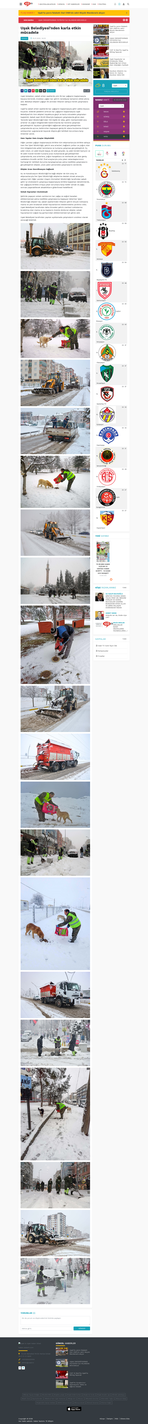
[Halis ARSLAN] (104, 624)
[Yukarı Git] (142, 1418)
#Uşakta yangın (59, 1395)
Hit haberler (74, 4)
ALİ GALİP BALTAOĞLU (114, 594)
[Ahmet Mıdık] (100, 615)
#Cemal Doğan (106, 1403)
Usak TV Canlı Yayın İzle (107, 646)
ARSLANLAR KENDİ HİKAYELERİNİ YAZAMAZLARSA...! (120, 628)
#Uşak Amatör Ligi (103, 1395)
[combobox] (119, 86)
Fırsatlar (101, 656)
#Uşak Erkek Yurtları (74, 1395)
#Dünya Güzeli (79, 1403)
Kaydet (52, 91)
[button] (21, 4)
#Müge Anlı (72, 1398)
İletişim (110, 1419)
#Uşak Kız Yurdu (89, 1395)
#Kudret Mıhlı (46, 1395)
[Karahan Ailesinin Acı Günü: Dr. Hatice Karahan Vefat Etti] (101, 73)
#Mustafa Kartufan (92, 1398)
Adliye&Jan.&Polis (47, 4)
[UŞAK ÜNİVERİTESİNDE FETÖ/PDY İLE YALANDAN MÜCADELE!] (101, 41)
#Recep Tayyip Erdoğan (31, 1395)
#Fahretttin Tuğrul (107, 1398)
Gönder (82, 1328)
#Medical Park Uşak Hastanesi (55, 1398)
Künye (102, 1419)
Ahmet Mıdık (111, 613)
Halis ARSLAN (119, 623)
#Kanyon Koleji (121, 1398)
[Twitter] (23, 1367)
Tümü (124, 587)
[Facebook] (19, 1367)
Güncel (61, 4)
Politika (102, 4)
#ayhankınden (37, 1398)
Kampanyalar (102, 651)
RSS (116, 1419)
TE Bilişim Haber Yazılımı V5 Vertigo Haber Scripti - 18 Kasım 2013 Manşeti (103, 568)
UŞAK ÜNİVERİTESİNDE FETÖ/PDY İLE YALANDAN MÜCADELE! (119, 40)
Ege (94, 4)
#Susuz (80, 1398)
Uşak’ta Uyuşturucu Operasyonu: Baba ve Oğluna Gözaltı (60, 20)
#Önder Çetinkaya (118, 1395)
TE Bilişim (49, 1421)
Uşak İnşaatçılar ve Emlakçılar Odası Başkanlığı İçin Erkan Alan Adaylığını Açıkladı (119, 62)
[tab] (99, 153)
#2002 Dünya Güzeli (65, 1403)
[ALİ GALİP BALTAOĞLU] (100, 597)
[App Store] (74, 1409)
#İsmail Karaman (93, 1403)
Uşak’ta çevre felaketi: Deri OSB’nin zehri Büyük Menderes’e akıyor (71, 13)
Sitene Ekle (125, 1419)
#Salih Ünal (26, 1398)
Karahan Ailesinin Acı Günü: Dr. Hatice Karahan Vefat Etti (118, 73)
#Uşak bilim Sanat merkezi (46, 1403)
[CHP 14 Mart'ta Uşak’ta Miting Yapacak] (101, 51)
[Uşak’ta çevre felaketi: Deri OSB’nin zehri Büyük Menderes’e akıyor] (101, 30)
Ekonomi (86, 4)
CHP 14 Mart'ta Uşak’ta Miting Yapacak (119, 51)
